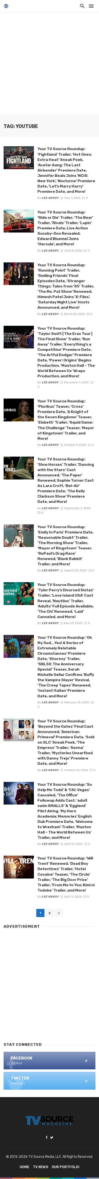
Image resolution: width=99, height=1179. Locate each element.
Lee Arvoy (50, 198)
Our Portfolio (65, 1167)
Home (24, 1167)
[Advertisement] (49, 64)
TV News (40, 1167)
